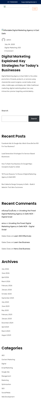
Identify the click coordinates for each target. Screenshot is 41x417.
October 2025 (7, 294)
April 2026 (5, 277)
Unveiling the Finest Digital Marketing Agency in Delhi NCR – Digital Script (19, 214)
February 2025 (7, 314)
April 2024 (5, 327)
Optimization (6, 384)
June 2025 (6, 306)
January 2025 (7, 319)
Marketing (13, 48)
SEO (19, 48)
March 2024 (6, 331)
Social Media (6, 393)
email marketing (7, 368)
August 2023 (6, 335)
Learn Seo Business (22, 242)
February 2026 (7, 286)
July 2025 (5, 302)
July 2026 (5, 269)
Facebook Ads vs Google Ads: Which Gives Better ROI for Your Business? (20, 145)
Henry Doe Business (22, 249)
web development (8, 397)
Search (5, 111)
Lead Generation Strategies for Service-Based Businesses (18, 155)
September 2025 (8, 298)
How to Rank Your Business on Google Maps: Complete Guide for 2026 (17, 165)
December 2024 (7, 323)
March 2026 (6, 281)
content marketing (8, 360)
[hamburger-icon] (34, 8)
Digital (6, 48)
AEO (3, 355)
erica (4, 223)
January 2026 (7, 290)
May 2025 (5, 310)
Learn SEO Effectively (22, 236)
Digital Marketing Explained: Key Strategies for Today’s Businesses (20, 63)
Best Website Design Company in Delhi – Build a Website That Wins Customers (18, 185)
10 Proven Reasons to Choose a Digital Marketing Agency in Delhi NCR (19, 175)
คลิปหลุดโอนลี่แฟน (9, 211)
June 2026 (6, 273)
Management (6, 376)
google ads (6, 372)
